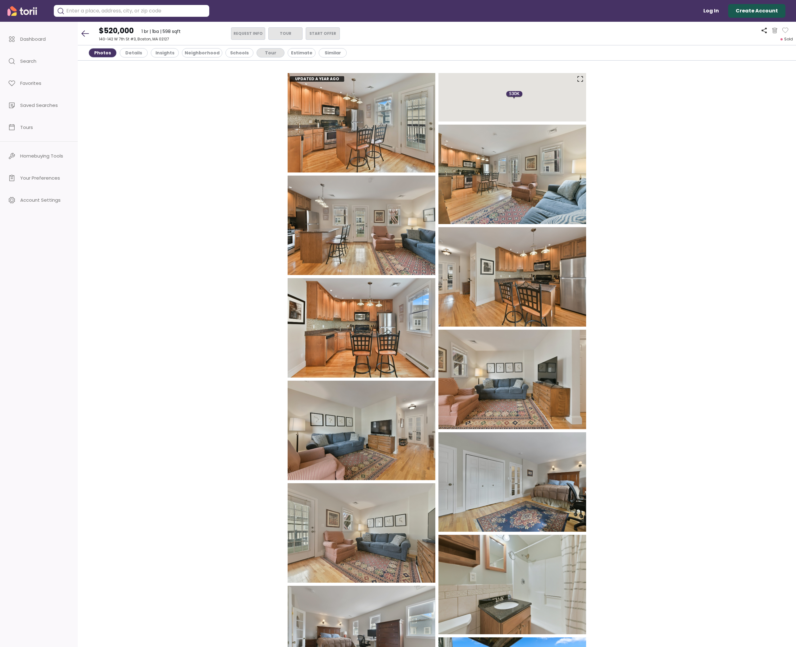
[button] (39, 39)
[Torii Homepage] (26, 11)
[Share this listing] (764, 30)
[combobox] (136, 11)
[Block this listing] (775, 30)
